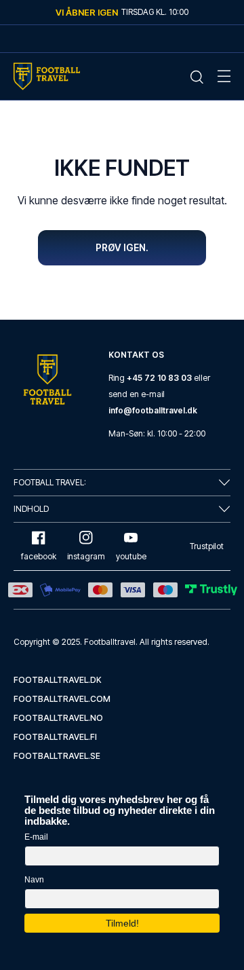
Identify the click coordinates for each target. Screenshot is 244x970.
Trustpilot (207, 546)
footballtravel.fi (55, 737)
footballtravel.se (57, 756)
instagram (86, 556)
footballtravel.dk (58, 680)
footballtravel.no (58, 718)
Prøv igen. (122, 247)
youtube (131, 556)
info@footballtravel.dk (152, 410)
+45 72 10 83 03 (159, 378)
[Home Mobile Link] (47, 76)
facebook (38, 556)
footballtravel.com (62, 699)
